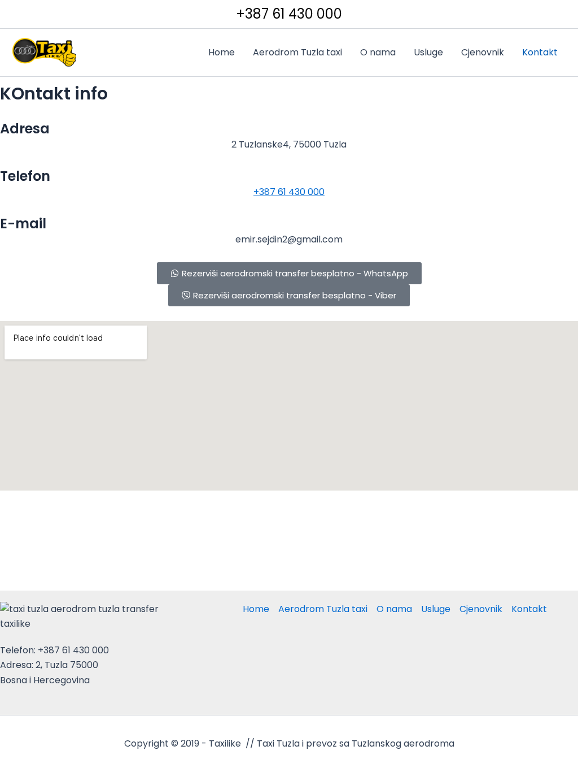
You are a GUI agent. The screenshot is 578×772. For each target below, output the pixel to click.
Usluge (428, 52)
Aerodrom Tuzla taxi (297, 52)
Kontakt (540, 52)
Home (221, 52)
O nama (378, 52)
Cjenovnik (482, 52)
